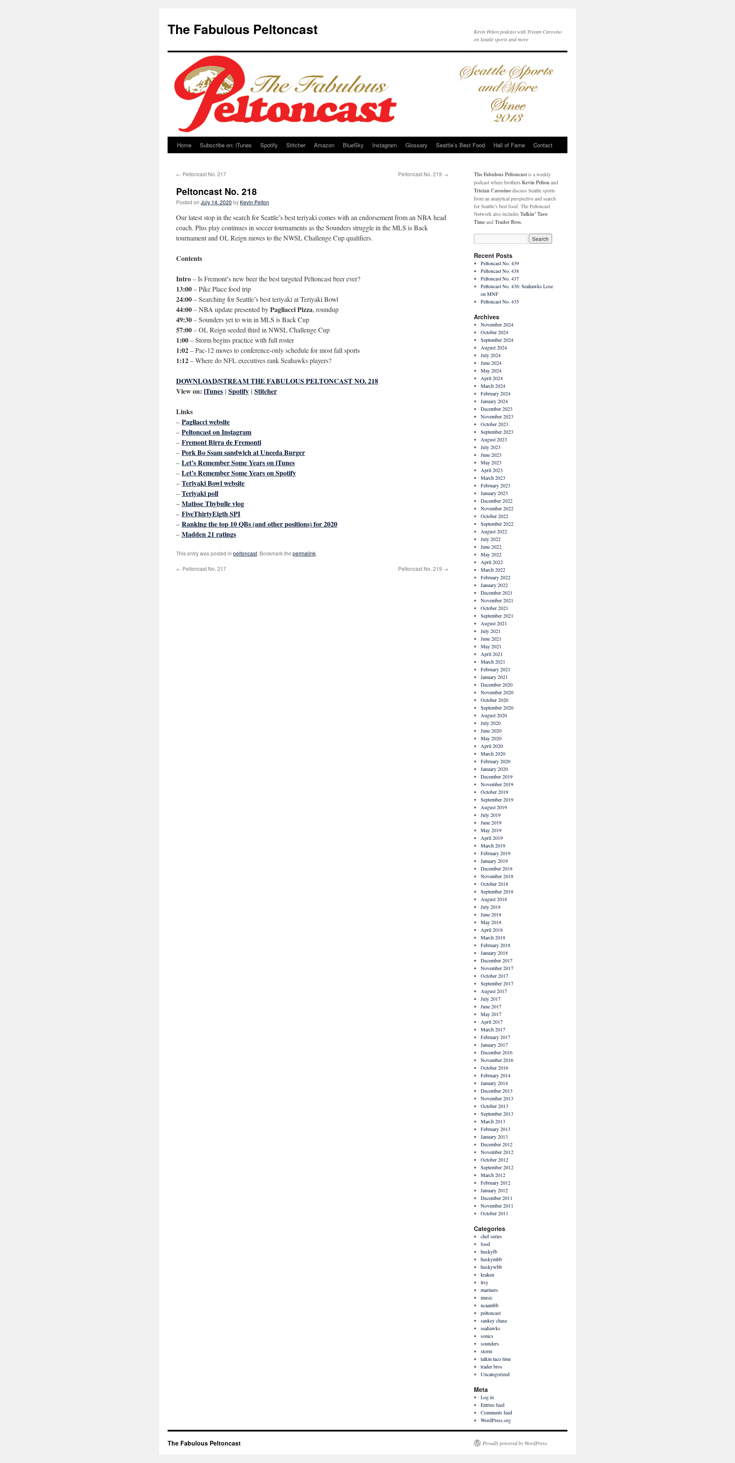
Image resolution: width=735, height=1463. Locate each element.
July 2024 (491, 355)
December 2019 (497, 776)
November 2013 (497, 1098)
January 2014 (494, 1082)
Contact (543, 145)
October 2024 (494, 332)
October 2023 (494, 424)
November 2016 (497, 1059)
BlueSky (353, 145)
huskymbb (491, 1259)
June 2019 (491, 822)
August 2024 (494, 347)
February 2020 (495, 761)
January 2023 (494, 493)
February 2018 (495, 945)
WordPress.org (496, 1420)
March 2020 (493, 753)
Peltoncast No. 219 (423, 174)
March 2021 (493, 661)
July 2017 (491, 998)
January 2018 (494, 952)
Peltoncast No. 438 (500, 270)
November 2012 (497, 1151)
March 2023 (493, 477)
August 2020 (494, 715)
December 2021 (497, 592)
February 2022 (495, 577)
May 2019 (491, 830)
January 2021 (494, 676)
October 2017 (494, 975)
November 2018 (497, 876)
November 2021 (497, 600)
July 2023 (491, 447)
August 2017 (494, 991)
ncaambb (490, 1305)
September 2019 (497, 799)
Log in (487, 1397)
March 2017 (493, 1029)
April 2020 (492, 745)
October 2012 (494, 1159)
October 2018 (494, 883)
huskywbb (491, 1266)
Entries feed (492, 1404)
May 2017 (491, 1014)
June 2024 (491, 362)
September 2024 (497, 339)
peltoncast (245, 553)
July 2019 (491, 814)
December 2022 (497, 500)
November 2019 (497, 784)
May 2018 (491, 922)
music (487, 1297)
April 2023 (492, 470)
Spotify (269, 145)
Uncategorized (495, 1374)
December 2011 (497, 1197)
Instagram (384, 145)
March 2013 (493, 1121)
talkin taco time (496, 1358)
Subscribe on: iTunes (226, 145)
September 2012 (497, 1167)
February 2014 (495, 1075)
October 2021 (494, 607)
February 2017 (495, 1037)
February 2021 (495, 669)
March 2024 (493, 385)
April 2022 (492, 561)
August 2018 (494, 899)
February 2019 (495, 853)
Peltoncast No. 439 (500, 263)
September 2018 (497, 891)
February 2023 (495, 485)
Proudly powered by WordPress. (515, 1443)
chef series (491, 1236)
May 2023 (491, 462)
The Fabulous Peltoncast (243, 29)
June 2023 (491, 454)
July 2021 (491, 630)
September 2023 (497, 431)
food (485, 1243)
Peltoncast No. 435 (500, 301)
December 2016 (497, 1052)
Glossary (416, 145)
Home (184, 145)
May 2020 (491, 738)
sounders (490, 1343)
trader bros (491, 1366)
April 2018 (492, 929)
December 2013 (497, 1090)
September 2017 (497, 983)
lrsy (484, 1282)
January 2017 (494, 1044)
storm (486, 1351)
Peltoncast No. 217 (201, 174)
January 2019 (494, 860)
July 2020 (491, 722)
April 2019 (492, 837)
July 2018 (491, 906)
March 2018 (493, 937)
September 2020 (497, 707)
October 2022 (494, 515)
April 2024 (492, 378)
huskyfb (489, 1251)
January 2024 (494, 401)
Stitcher (295, 145)
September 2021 (497, 615)
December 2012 (497, 1144)
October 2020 (494, 699)
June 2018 (491, 914)
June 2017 (491, 1006)
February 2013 (495, 1128)
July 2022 (491, 538)
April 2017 (492, 1021)
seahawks (490, 1328)
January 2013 (494, 1136)
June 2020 (491, 730)
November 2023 (497, 416)
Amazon (324, 145)
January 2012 (494, 1190)
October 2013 (494, 1105)
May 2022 (491, 554)
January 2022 (494, 584)
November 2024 (497, 324)
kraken (487, 1274)
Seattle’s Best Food (460, 145)
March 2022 (493, 569)
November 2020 (497, 692)
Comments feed (496, 1412)
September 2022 (497, 523)
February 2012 (495, 1182)
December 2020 (497, 684)
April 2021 (492, 653)
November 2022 (497, 508)
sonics (487, 1335)
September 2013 (497, 1113)
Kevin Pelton (254, 202)
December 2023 (497, 408)
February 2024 (495, 393)
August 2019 (494, 807)
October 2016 (494, 1067)
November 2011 (497, 1205)
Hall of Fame (509, 145)
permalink (304, 553)
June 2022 (491, 546)
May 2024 (491, 370)
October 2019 (494, 791)
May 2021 (491, 646)
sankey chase (494, 1320)
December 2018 (497, 868)
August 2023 (494, 439)
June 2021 (491, 638)
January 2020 (494, 768)
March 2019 (493, 845)
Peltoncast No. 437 (500, 278)
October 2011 (494, 1213)
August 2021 (494, 623)
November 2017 (497, 968)
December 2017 (497, 960)
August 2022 (494, 531)
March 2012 (493, 1174)
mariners (489, 1289)
